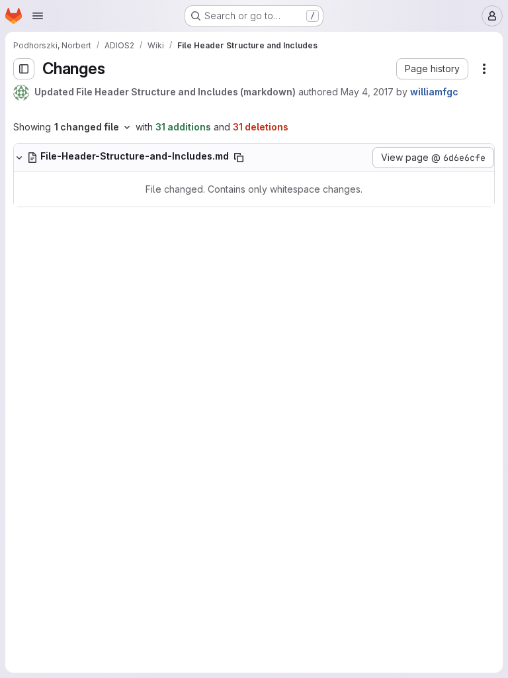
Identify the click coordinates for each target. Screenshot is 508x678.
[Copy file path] (239, 158)
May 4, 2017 (367, 91)
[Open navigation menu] (37, 15)
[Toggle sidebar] (23, 68)
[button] (432, 68)
